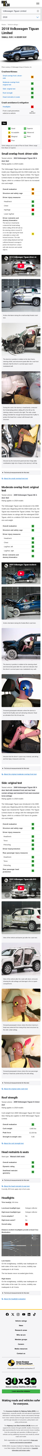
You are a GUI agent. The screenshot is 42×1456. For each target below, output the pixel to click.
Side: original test (9, 89)
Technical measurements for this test (16, 472)
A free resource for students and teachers (20, 1368)
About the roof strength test (14, 1143)
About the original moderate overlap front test (20, 774)
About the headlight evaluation (15, 1299)
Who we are (21, 1335)
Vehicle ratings (13, 24)
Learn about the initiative (21, 1391)
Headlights (6, 107)
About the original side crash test (16, 1089)
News (21, 1325)
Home (4, 24)
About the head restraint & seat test (17, 1186)
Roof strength (8, 93)
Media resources (21, 1349)
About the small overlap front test (16, 478)
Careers (21, 1344)
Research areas (21, 1330)
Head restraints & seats (11, 97)
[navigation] (37, 3)
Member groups (21, 1339)
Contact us (21, 1353)
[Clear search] (38, 11)
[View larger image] (21, 295)
